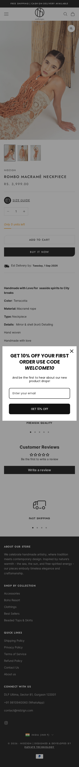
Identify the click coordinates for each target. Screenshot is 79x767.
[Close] (72, 351)
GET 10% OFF (39, 409)
